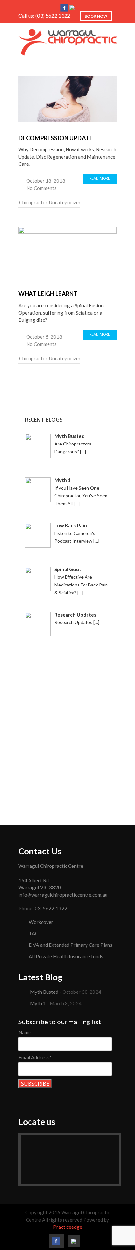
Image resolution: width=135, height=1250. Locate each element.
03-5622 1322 (51, 908)
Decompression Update (55, 138)
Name (24, 1032)
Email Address (35, 1057)
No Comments (41, 188)
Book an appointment (67, 722)
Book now (96, 16)
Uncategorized (65, 202)
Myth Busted (44, 992)
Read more (99, 178)
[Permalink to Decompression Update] (67, 99)
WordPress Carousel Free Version (79, 793)
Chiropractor (33, 202)
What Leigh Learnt (48, 293)
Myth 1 (38, 1003)
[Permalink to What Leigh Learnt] (67, 252)
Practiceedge (67, 1227)
